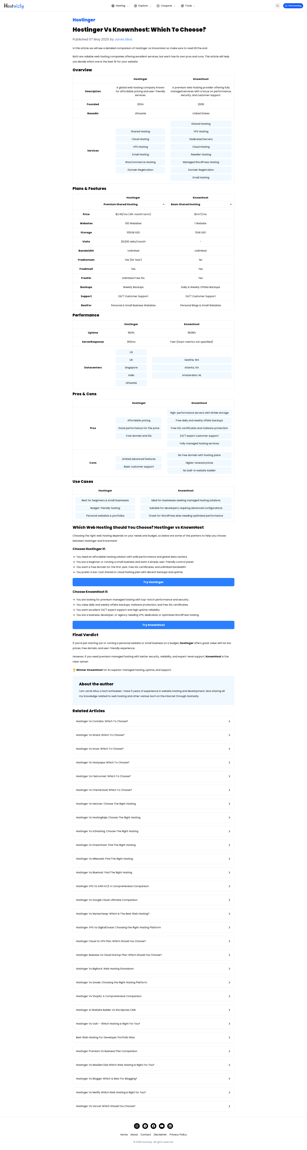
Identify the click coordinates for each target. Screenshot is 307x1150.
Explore (143, 6)
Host (14, 5)
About (134, 1134)
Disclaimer (160, 1134)
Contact (146, 1134)
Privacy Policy (178, 1134)
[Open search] (278, 6)
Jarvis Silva (123, 39)
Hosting (120, 6)
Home (124, 1134)
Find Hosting (294, 5)
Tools (188, 6)
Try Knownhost (153, 625)
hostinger (84, 20)
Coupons (166, 6)
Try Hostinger (153, 582)
